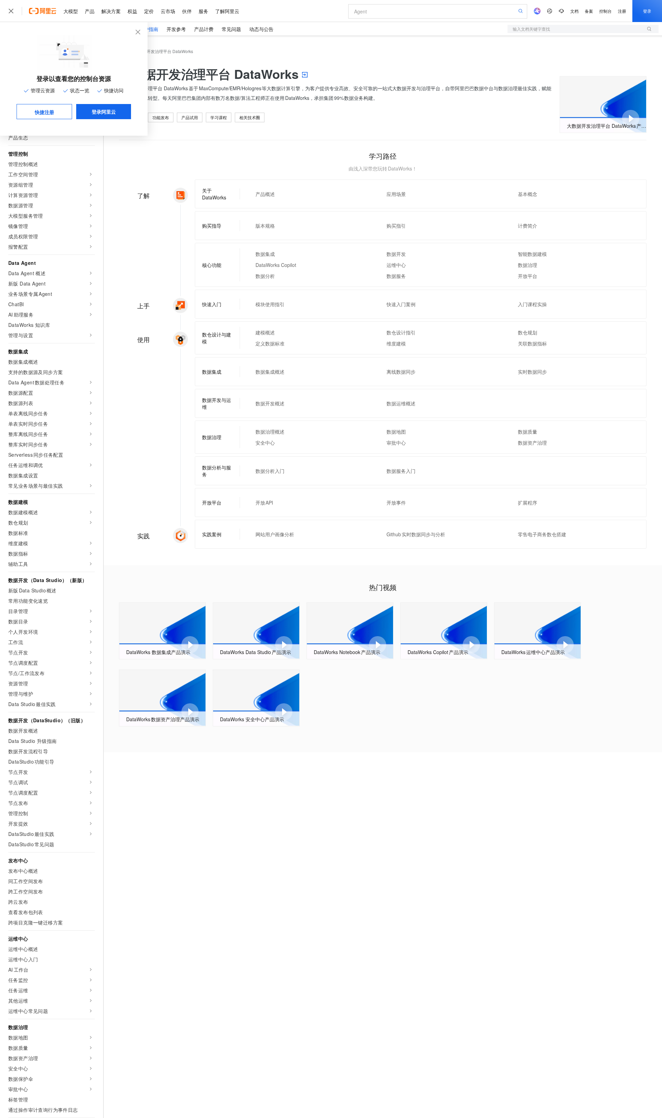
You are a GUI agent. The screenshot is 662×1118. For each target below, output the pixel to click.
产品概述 (265, 193)
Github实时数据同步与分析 (416, 534)
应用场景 (396, 193)
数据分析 (265, 275)
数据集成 (265, 253)
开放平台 (527, 275)
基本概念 (527, 193)
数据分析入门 (269, 470)
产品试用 (189, 117)
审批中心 (396, 442)
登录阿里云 (104, 111)
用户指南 (148, 28)
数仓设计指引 (401, 332)
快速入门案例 (401, 304)
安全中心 (265, 442)
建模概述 (265, 332)
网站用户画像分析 (274, 534)
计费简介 (527, 225)
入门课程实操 (532, 304)
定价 (149, 11)
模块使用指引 (269, 304)
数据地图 (396, 431)
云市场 (168, 11)
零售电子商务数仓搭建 (542, 534)
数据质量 (527, 431)
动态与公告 (261, 28)
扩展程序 (527, 502)
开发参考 (176, 28)
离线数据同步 (401, 371)
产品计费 (203, 28)
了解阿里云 (227, 11)
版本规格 (265, 225)
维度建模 (396, 343)
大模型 (70, 11)
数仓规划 (527, 332)
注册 (622, 11)
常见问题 (231, 28)
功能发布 (160, 117)
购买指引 (396, 225)
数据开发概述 (269, 403)
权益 (132, 11)
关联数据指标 (532, 343)
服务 (203, 11)
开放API (264, 502)
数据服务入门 (401, 470)
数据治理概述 (269, 431)
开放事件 (396, 502)
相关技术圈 (249, 117)
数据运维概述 (401, 403)
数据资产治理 (532, 442)
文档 (574, 11)
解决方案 (111, 11)
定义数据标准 (269, 343)
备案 (589, 11)
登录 (647, 11)
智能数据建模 (532, 253)
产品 (89, 11)
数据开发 (396, 253)
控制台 (605, 11)
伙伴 (187, 11)
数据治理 (527, 264)
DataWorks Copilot (275, 264)
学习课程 (218, 117)
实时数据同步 (532, 371)
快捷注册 (44, 111)
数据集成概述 (269, 371)
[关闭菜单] (11, 11)
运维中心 (396, 264)
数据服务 (396, 275)
